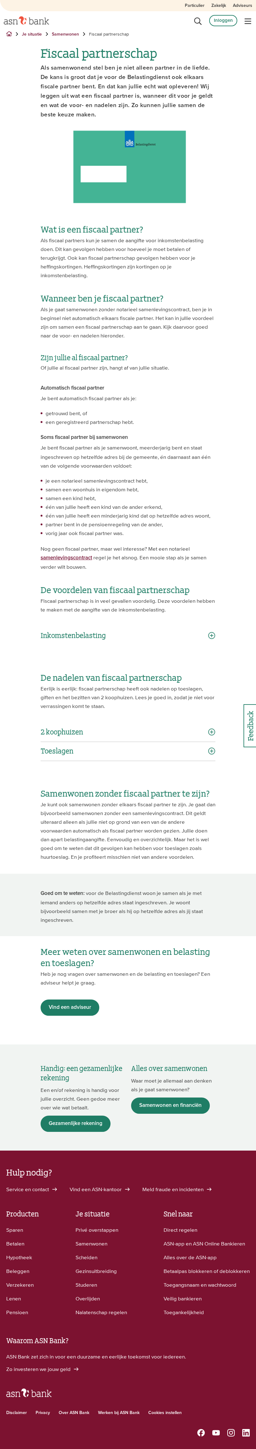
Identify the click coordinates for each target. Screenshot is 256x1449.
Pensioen (17, 1312)
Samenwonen (91, 1243)
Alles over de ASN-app (190, 1257)
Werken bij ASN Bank (119, 1413)
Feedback (250, 726)
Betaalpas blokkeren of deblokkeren (207, 1271)
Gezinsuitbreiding (96, 1271)
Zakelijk (218, 5)
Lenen (13, 1298)
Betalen (15, 1243)
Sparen (14, 1230)
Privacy (43, 1413)
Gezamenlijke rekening (75, 1123)
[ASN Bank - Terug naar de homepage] (29, 1395)
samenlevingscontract (66, 558)
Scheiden (86, 1257)
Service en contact (28, 1189)
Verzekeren (20, 1285)
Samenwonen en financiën (170, 1105)
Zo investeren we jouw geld (39, 1369)
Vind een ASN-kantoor (96, 1189)
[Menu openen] (248, 21)
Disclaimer (16, 1413)
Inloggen (223, 20)
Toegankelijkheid (184, 1312)
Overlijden (88, 1298)
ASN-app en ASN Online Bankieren (204, 1243)
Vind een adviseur (70, 1007)
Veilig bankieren (183, 1298)
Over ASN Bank (74, 1413)
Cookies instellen (165, 1413)
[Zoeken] (198, 21)
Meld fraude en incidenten (173, 1189)
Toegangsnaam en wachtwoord (200, 1285)
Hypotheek (19, 1257)
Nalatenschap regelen (101, 1312)
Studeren (86, 1285)
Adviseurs (242, 5)
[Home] (26, 20)
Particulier (194, 5)
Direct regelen (180, 1230)
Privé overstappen (97, 1230)
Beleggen (17, 1271)
